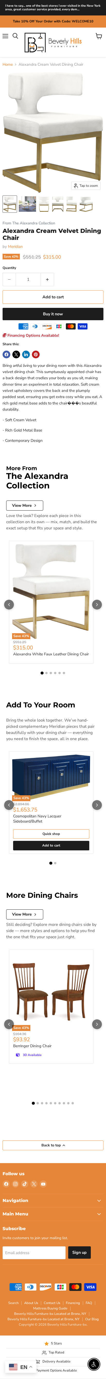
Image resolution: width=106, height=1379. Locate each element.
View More (22, 505)
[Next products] (97, 605)
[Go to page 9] (68, 1103)
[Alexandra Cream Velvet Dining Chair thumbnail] (10, 204)
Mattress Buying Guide (50, 1308)
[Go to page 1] (42, 672)
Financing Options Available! (32, 335)
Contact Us (52, 1303)
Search (13, 1303)
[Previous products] (9, 605)
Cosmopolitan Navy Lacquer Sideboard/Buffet (37, 819)
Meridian (15, 246)
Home (8, 64)
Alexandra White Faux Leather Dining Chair (51, 654)
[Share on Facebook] (6, 354)
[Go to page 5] (59, 673)
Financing (73, 1303)
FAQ (89, 1303)
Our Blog (92, 1319)
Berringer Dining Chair (32, 1045)
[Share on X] (16, 354)
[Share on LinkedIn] (26, 354)
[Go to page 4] (55, 673)
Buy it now (53, 314)
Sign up (79, 1252)
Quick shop (51, 834)
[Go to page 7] (59, 1103)
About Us (31, 1303)
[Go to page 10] (73, 1103)
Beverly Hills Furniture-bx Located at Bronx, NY (50, 1314)
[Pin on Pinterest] (36, 354)
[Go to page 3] (51, 673)
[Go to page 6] (64, 673)
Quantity (9, 268)
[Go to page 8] (64, 1103)
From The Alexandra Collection (29, 223)
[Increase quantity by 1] (47, 279)
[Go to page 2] (46, 673)
